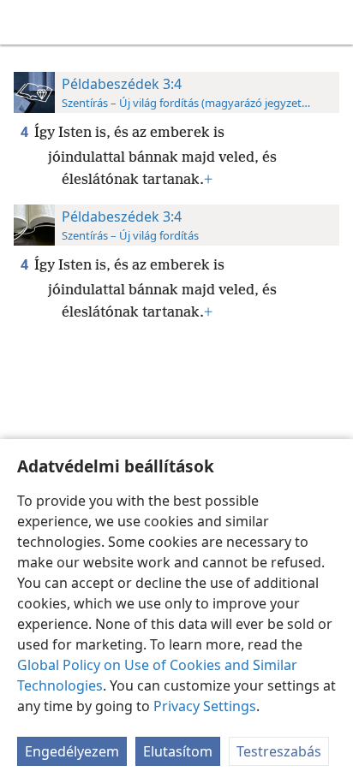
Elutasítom (177, 751)
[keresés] (331, 22)
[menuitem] (25, 22)
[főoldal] (25, 22)
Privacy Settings (204, 706)
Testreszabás (278, 751)
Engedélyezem (72, 751)
